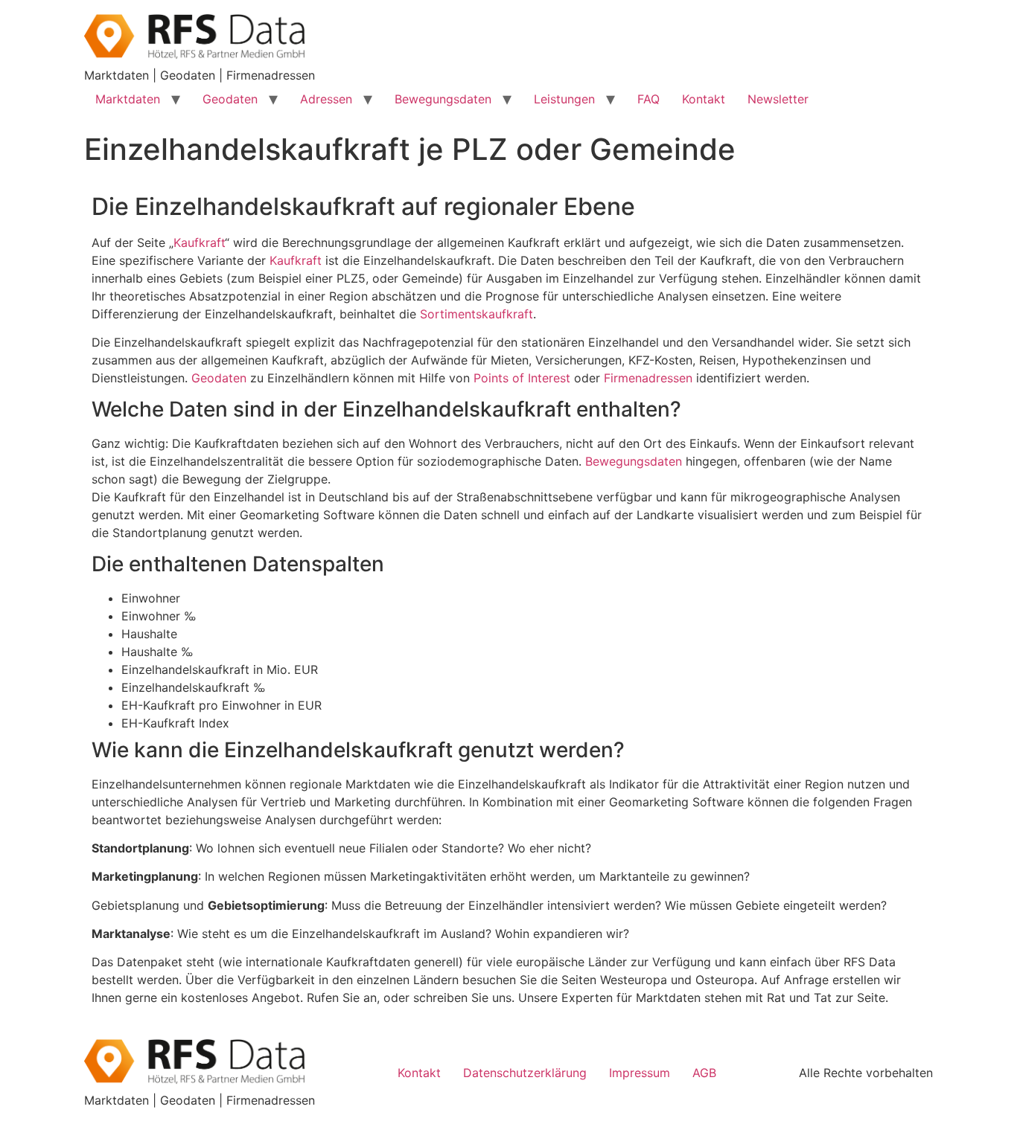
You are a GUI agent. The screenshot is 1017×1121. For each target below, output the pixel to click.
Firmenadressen (648, 377)
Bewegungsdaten (443, 98)
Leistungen (564, 98)
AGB (704, 1072)
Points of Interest (522, 377)
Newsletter (778, 98)
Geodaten (230, 98)
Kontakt (703, 98)
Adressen (326, 98)
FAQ (648, 98)
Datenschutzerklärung (525, 1072)
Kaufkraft (199, 242)
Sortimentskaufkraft (476, 313)
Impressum (639, 1072)
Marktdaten (127, 98)
